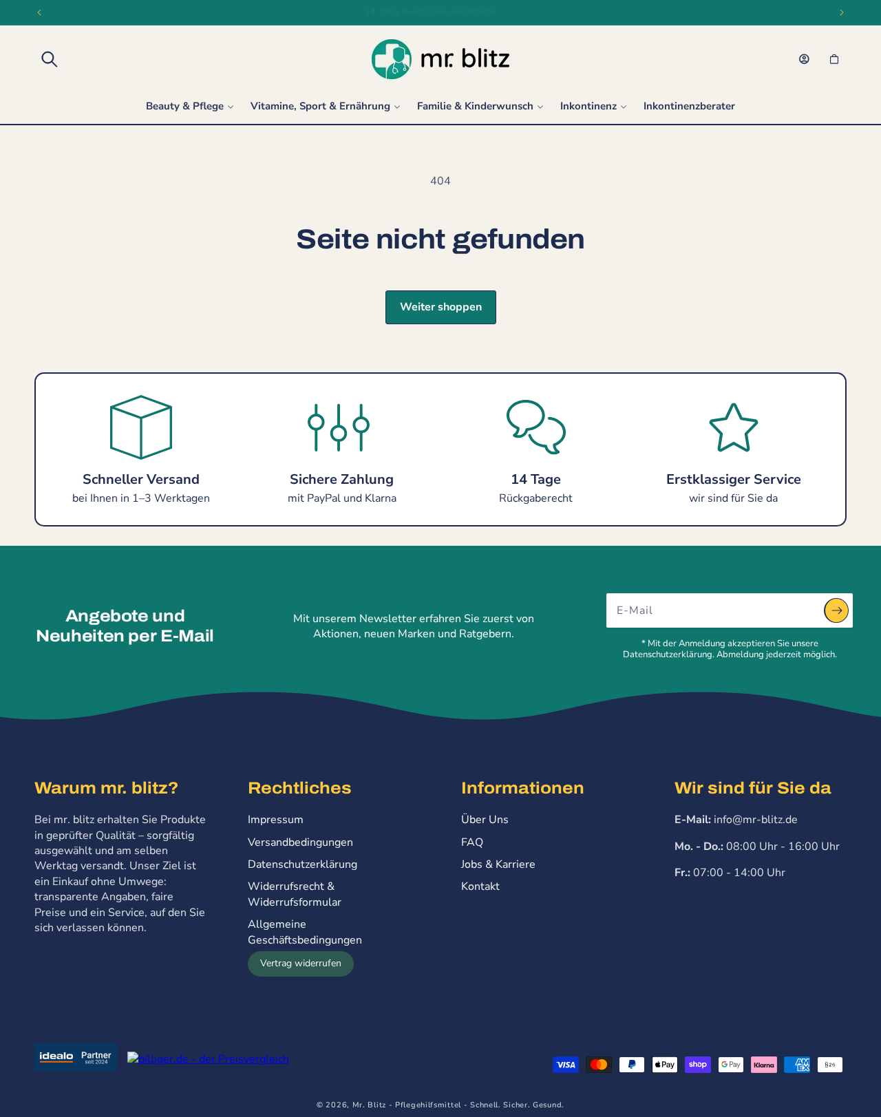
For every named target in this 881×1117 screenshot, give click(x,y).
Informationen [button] (522, 788)
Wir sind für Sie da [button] (753, 788)
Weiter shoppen (441, 307)
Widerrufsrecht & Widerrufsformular (294, 894)
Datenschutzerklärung (302, 864)
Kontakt (480, 886)
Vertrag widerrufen (300, 963)
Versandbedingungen (300, 842)
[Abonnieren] (836, 610)
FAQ (472, 842)
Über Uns (485, 819)
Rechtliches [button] (300, 788)
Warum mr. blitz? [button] (106, 788)
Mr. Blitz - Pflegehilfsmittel (406, 1105)
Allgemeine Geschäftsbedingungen (305, 932)
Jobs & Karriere (498, 864)
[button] (49, 59)
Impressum (276, 819)
